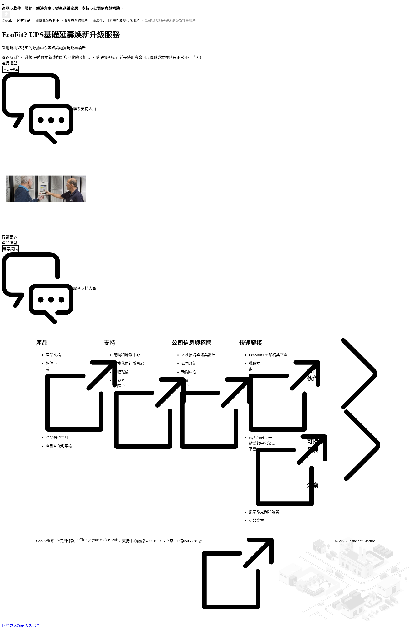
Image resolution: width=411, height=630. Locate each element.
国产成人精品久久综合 (21, 626)
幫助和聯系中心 (126, 355)
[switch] (6, 14)
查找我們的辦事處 (128, 363)
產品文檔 (53, 355)
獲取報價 (121, 372)
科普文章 (256, 520)
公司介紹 (188, 363)
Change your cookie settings (100, 540)
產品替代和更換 (59, 446)
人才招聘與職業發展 (198, 355)
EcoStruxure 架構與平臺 (268, 355)
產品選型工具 (57, 438)
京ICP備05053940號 (186, 541)
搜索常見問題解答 (264, 512)
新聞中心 (188, 372)
